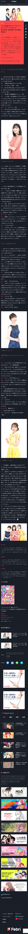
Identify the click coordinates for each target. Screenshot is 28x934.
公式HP (3, 613)
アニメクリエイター (5, 778)
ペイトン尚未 (17, 781)
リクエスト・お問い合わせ (8, 913)
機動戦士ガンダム (5, 781)
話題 (11, 781)
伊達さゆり (22, 778)
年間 (23, 717)
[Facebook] (25, 32)
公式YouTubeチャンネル (7, 617)
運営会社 (4, 922)
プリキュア (13, 61)
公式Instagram (4, 619)
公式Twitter (4, 615)
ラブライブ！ (4, 784)
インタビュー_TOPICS (6, 61)
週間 (10, 717)
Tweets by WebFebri (6, 898)
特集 (4, 4)
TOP (2, 4)
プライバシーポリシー (7, 916)
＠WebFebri (21, 916)
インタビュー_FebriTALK (20, 776)
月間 (17, 717)
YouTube (20, 919)
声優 (18, 61)
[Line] (25, 35)
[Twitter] (25, 29)
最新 (4, 717)
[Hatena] (25, 37)
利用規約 (4, 919)
